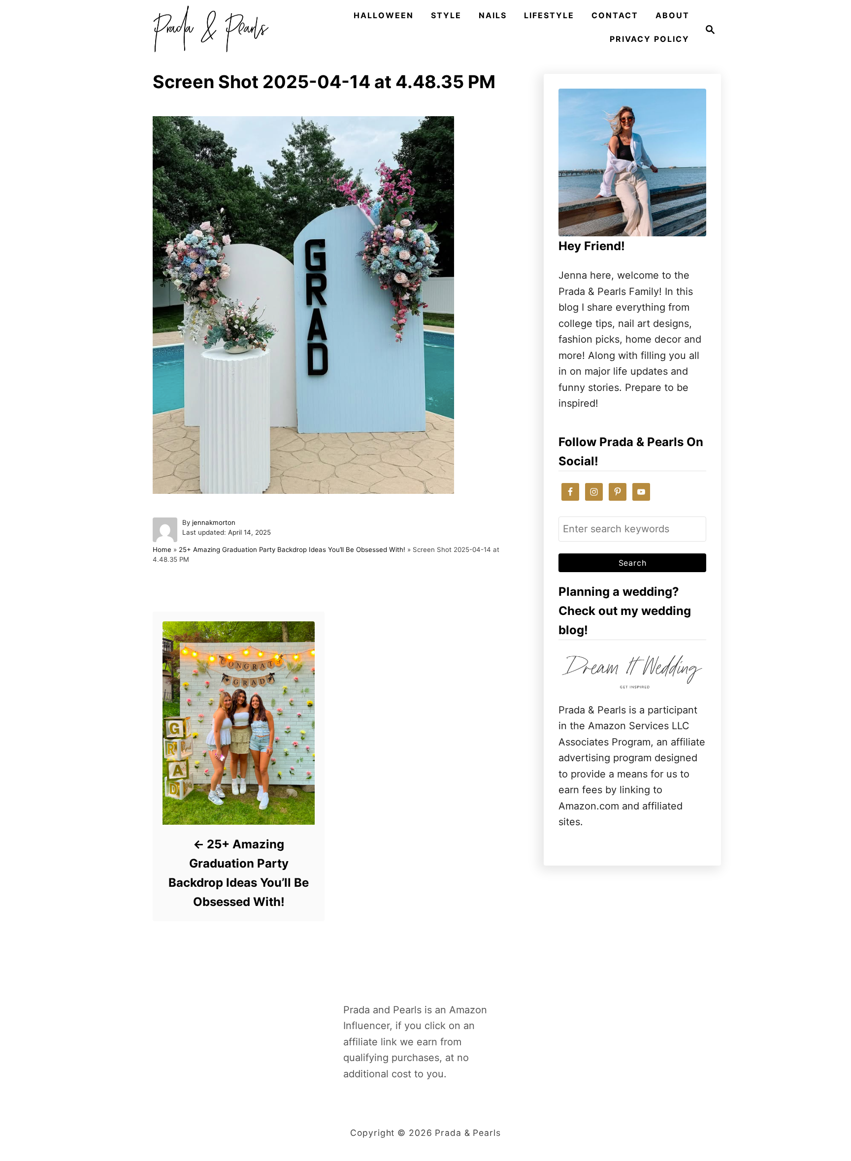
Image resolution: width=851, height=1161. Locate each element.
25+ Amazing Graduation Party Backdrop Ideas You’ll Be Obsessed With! (292, 549)
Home (162, 549)
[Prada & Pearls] (208, 29)
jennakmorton (213, 522)
